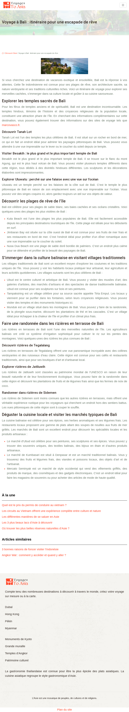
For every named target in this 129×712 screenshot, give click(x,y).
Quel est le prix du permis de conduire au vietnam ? (34, 505)
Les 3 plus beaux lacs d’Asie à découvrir (27, 522)
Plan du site (64, 709)
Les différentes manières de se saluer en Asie (30, 516)
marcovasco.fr (11, 125)
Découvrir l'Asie (11, 53)
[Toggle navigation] (123, 5)
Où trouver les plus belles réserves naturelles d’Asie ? (35, 528)
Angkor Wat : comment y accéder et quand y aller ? (34, 555)
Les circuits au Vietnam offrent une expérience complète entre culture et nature (51, 511)
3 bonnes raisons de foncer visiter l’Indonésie (30, 549)
